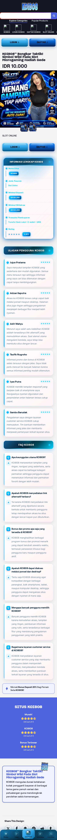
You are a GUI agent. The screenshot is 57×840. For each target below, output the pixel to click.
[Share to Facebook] (16, 828)
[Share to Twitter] (8, 828)
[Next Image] (54, 99)
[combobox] (25, 16)
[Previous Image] (2, 99)
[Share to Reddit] (42, 828)
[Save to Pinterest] (33, 828)
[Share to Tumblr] (50, 828)
